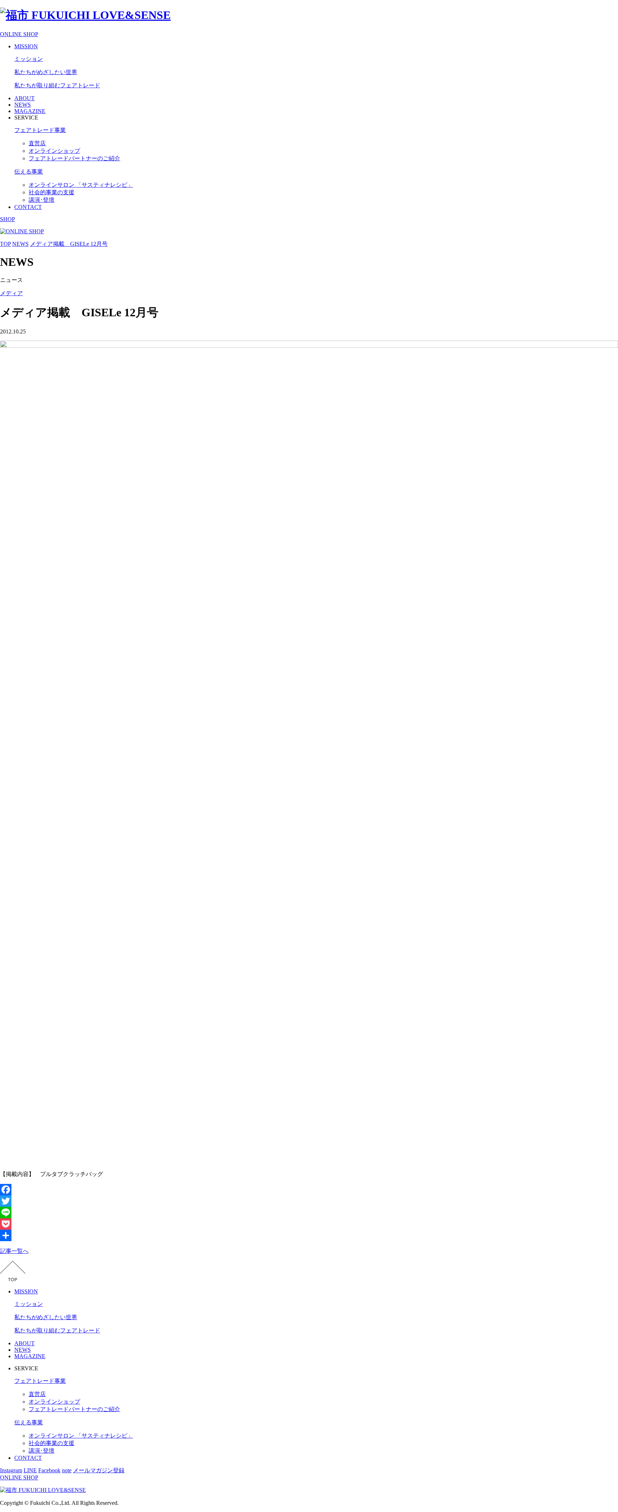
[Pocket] (309, 1224)
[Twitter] (309, 1201)
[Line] (309, 1212)
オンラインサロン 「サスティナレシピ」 (81, 185)
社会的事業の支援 (51, 192)
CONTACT (28, 207)
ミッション (28, 59)
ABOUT (24, 98)
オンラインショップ (54, 151)
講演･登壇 (41, 200)
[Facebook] (309, 1189)
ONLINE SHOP (19, 34)
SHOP (7, 219)
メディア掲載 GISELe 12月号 (69, 244)
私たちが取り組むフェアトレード (57, 85)
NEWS (22, 105)
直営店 (37, 143)
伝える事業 (28, 172)
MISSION (26, 46)
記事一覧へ (14, 1251)
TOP (5, 244)
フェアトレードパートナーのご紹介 (74, 158)
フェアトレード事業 (40, 130)
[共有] (309, 1235)
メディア (11, 293)
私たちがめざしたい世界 (45, 72)
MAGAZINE (29, 111)
